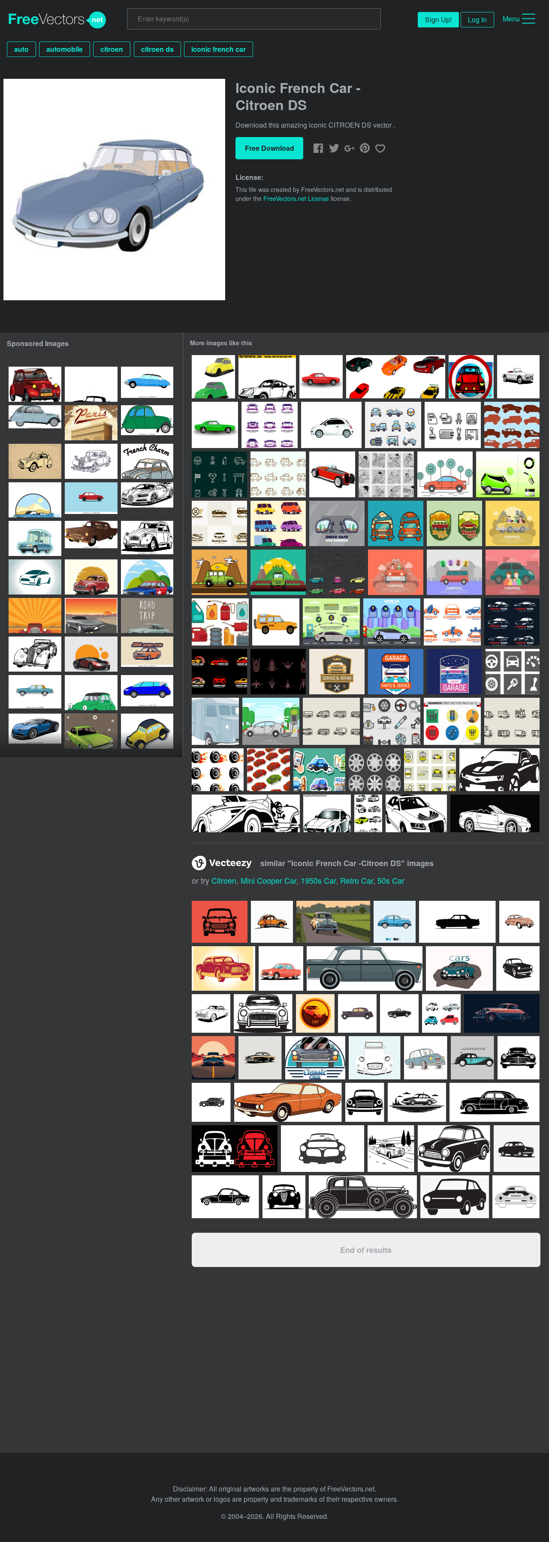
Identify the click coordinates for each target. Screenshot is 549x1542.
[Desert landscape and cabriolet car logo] (35, 499)
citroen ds (157, 49)
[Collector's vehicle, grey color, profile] (35, 422)
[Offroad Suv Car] (278, 474)
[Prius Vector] (337, 572)
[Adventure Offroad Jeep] (219, 572)
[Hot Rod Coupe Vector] (332, 474)
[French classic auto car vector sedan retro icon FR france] (147, 384)
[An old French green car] (147, 422)
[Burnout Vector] (218, 769)
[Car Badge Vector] (395, 523)
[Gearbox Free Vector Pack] (452, 721)
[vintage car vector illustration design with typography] (147, 461)
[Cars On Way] (268, 769)
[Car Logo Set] (452, 621)
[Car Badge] (337, 671)
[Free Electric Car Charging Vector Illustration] (270, 721)
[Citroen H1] (215, 721)
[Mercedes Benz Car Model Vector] (495, 813)
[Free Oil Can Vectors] (220, 621)
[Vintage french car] (147, 731)
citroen (111, 49)
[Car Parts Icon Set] (513, 671)
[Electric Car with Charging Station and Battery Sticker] (319, 769)
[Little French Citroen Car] (213, 376)
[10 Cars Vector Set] (368, 813)
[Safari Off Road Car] (275, 621)
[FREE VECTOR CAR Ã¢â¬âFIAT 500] (331, 425)
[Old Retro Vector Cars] (518, 376)
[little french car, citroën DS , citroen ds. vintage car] (91, 384)
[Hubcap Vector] (375, 769)
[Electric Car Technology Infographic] (331, 621)
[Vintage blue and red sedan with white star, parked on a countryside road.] (147, 577)
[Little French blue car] (35, 538)
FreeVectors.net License (296, 198)
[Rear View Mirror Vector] (337, 523)
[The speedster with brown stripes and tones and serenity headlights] (91, 538)
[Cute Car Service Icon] (391, 721)
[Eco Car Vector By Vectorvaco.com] (508, 474)
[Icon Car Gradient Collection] (269, 425)
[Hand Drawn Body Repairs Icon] (386, 474)
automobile (64, 49)
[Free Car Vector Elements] (445, 474)
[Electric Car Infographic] (391, 621)
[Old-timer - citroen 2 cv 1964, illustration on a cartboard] (35, 461)
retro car (356, 880)
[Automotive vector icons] (453, 425)
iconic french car (218, 49)
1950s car (318, 880)
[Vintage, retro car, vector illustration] (35, 615)
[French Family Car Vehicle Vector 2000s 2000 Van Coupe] (147, 692)
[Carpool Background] (513, 523)
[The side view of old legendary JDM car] (91, 499)
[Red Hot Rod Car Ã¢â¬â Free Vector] (321, 376)
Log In (477, 19)
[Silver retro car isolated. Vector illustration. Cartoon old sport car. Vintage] (147, 615)
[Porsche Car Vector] (267, 376)
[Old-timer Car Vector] (246, 813)
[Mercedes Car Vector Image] (327, 813)
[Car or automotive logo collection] (219, 523)
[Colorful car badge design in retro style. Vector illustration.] (315, 1013)
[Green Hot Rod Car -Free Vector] (215, 425)
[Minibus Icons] (331, 721)
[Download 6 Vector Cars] (395, 376)
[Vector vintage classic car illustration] (91, 577)
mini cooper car (268, 880)
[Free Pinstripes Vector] (278, 671)
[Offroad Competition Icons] (219, 474)
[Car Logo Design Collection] (512, 621)
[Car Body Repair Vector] (430, 769)
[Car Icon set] (278, 523)
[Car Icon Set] (393, 425)
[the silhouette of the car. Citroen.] (35, 577)
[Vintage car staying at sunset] (91, 615)
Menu (511, 19)
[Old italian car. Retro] (91, 731)
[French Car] (91, 692)
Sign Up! (438, 19)
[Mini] (471, 376)
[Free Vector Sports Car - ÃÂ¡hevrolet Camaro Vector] (499, 769)
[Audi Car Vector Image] (416, 813)
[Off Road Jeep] (278, 572)
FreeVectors (57, 20)
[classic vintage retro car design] (147, 499)
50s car (390, 880)
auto (21, 49)
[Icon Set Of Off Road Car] (512, 425)
